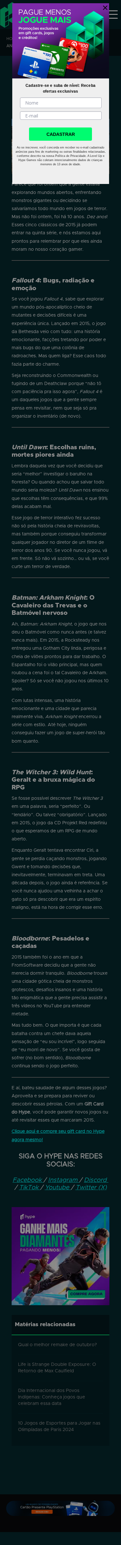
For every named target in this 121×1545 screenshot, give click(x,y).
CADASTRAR (60, 134)
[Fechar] (103, 6)
